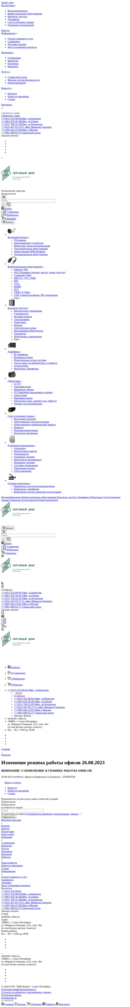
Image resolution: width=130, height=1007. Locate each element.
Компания (6, 837)
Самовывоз (14, 41)
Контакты (13, 66)
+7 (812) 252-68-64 (21, 118)
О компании (14, 58)
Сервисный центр (17, 77)
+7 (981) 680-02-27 (21, 132)
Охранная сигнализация (21, 25)
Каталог (5, 825)
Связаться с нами (10, 113)
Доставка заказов (17, 44)
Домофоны (14, 19)
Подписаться (9, 817)
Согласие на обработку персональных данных (26, 992)
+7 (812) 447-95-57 (26, 127)
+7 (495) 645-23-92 (19, 130)
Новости (12, 93)
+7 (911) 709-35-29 (21, 124)
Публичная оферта (11, 995)
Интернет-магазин (11, 820)
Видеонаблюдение (18, 10)
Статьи (11, 99)
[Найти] (8, 204)
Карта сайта (7, 834)
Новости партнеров (18, 96)
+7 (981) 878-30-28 (20, 121)
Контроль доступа (17, 16)
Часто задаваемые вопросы (22, 47)
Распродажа (7, 831)
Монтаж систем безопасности (24, 80)
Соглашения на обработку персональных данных (51, 814)
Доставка (6, 882)
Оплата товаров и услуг (20, 38)
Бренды (5, 828)
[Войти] (2, 616)
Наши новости (9, 862)
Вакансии (13, 60)
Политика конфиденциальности (18, 989)
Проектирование (17, 82)
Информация (8, 871)
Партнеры (13, 63)
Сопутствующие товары (21, 22)
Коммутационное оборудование (25, 13)
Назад (18, 693)
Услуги (5, 848)
